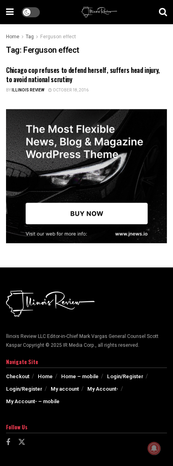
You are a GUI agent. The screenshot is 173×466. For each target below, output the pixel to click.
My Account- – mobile (33, 401)
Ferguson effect (58, 36)
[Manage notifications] (154, 448)
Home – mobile (80, 376)
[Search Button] (163, 12)
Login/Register (125, 376)
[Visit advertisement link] (86, 176)
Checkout (17, 376)
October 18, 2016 (70, 90)
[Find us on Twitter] (21, 442)
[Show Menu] (10, 12)
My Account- (102, 389)
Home (12, 36)
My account (65, 389)
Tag (30, 36)
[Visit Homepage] (99, 12)
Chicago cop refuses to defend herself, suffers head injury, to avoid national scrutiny (83, 74)
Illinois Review (28, 90)
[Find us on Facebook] (8, 442)
